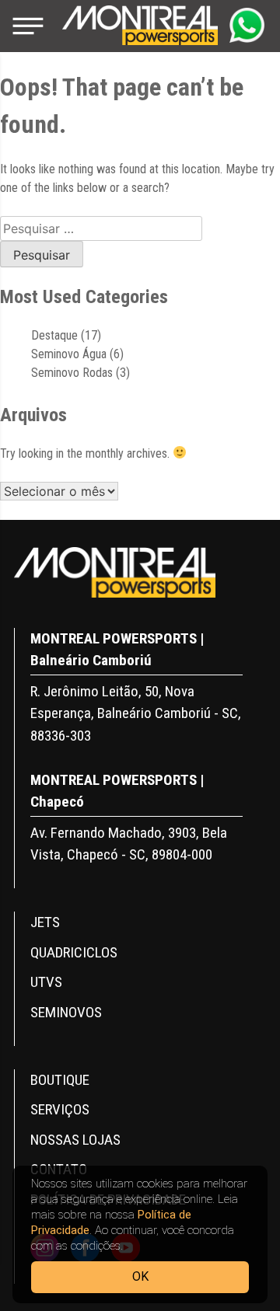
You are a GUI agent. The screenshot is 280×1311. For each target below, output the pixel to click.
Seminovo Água (69, 354)
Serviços (59, 1109)
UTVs (46, 982)
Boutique (59, 1080)
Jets (45, 922)
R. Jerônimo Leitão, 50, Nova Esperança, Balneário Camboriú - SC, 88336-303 (135, 713)
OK (140, 1276)
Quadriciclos (73, 952)
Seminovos (66, 1012)
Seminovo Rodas (72, 372)
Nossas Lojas (75, 1140)
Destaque (54, 335)
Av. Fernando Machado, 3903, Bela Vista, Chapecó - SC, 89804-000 (128, 844)
